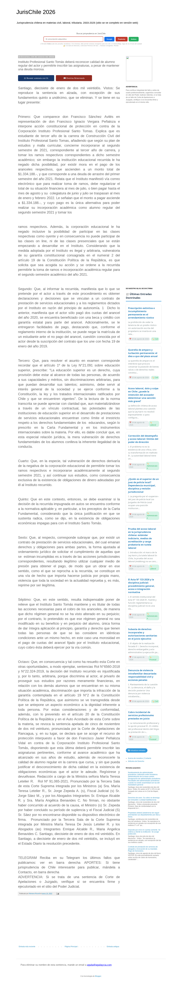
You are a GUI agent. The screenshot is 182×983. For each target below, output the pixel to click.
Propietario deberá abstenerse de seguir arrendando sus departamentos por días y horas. (144, 815)
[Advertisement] (69, 922)
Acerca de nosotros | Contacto (139, 758)
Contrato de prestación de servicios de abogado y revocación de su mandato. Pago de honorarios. (143, 849)
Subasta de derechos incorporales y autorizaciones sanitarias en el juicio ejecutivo (142, 634)
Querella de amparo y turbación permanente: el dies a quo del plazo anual (143, 353)
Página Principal (71, 947)
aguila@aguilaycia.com (99, 965)
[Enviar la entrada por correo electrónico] (57, 893)
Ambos (133, 39)
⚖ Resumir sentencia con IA (36, 78)
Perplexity (121, 39)
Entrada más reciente (27, 947)
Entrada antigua (113, 947)
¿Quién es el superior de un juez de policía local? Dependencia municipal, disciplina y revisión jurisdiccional (143, 485)
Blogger (98, 976)
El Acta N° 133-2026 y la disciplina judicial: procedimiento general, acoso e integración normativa (141, 586)
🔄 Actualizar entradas (136, 750)
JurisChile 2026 (35, 12)
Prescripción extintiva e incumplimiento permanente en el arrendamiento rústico (141, 313)
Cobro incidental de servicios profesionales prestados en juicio (141, 715)
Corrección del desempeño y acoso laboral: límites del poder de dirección (143, 439)
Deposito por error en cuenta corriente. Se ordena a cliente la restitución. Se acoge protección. (144, 832)
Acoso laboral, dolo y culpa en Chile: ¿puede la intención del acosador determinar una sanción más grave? (143, 395)
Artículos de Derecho (136, 761)
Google (109, 39)
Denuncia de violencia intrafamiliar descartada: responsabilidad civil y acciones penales (142, 675)
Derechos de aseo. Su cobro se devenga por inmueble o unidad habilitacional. (144, 799)
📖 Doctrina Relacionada (74, 78)
